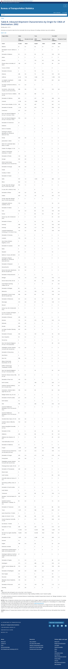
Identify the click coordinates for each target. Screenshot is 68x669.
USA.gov (56, 660)
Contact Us (3, 643)
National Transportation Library (36, 645)
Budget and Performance (60, 643)
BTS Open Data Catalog (35, 643)
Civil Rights (57, 645)
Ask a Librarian (33, 641)
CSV (5, 32)
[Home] (17, 8)
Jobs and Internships (5, 647)
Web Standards (58, 664)
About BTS (3, 641)
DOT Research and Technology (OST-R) (9, 649)
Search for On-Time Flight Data (36, 647)
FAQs (2, 645)
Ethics (56, 649)
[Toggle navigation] (65, 6)
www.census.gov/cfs (39, 603)
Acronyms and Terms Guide (36, 649)
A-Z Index (65, 12)
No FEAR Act (57, 654)
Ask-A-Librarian (56, 12)
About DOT (57, 641)
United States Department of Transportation (11, 2)
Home (2, 18)
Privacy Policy (57, 658)
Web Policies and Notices (60, 662)
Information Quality (59, 653)
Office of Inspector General (60, 656)
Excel (2, 32)
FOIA (56, 651)
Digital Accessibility (59, 647)
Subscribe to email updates (56, 622)
